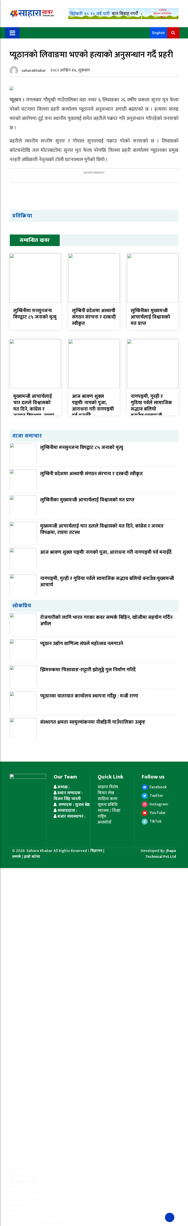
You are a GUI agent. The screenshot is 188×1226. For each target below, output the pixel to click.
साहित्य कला (108, 798)
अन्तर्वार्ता (104, 822)
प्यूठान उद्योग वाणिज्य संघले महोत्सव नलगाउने (81, 643)
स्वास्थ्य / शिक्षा (109, 810)
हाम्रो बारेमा (32, 856)
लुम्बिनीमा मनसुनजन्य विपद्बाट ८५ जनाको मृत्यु (35, 313)
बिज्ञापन (96, 851)
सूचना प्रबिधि (108, 804)
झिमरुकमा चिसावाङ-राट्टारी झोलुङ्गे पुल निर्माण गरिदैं (88, 670)
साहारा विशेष (108, 787)
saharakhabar (34, 70)
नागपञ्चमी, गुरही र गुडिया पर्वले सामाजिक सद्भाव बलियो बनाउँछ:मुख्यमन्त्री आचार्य (151, 409)
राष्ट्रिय (102, 816)
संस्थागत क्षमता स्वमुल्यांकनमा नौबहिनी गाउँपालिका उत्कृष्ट (92, 722)
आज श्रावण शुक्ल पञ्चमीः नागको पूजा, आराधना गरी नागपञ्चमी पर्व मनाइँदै (93, 406)
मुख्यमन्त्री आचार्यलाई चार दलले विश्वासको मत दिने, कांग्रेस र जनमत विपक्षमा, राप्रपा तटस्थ (33, 409)
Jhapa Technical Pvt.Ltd (160, 854)
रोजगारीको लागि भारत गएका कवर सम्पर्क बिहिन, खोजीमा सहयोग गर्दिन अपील (106, 620)
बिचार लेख (106, 793)
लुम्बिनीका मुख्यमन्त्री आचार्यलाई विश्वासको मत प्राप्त (150, 317)
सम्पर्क (17, 856)
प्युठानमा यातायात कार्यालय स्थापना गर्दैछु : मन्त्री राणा (89, 696)
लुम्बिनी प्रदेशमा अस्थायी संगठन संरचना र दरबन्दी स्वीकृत (94, 317)
